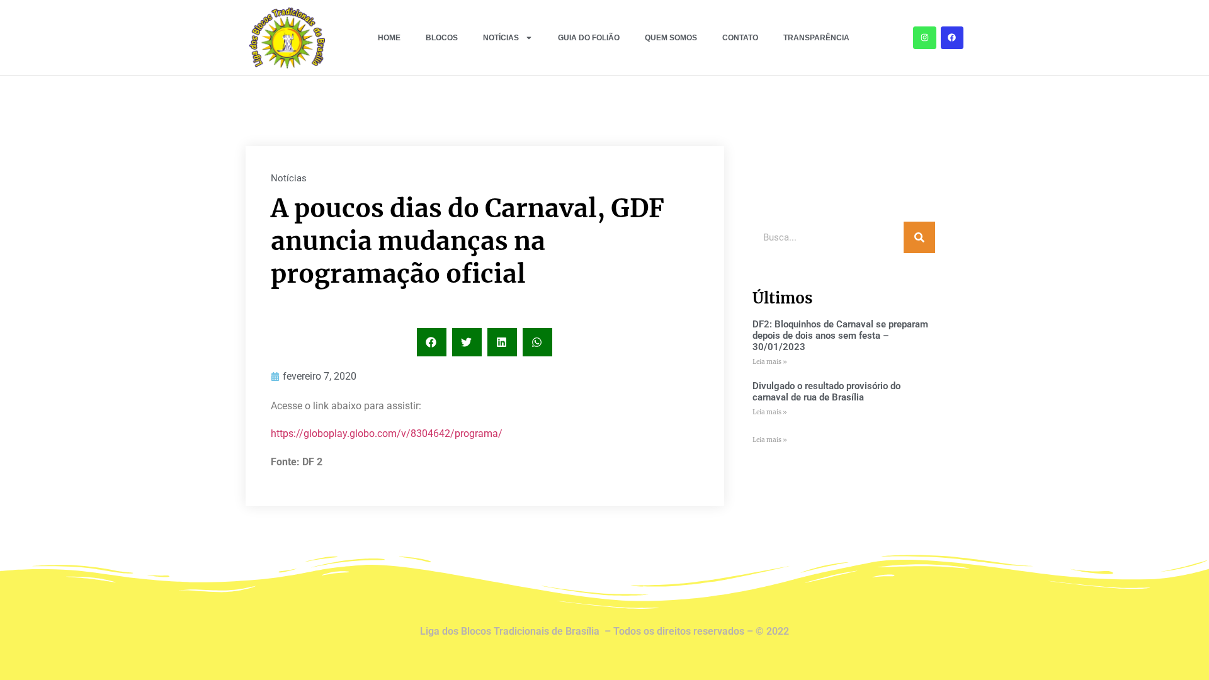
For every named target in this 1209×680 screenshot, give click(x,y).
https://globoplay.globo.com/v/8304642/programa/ (386, 433)
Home (389, 37)
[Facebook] (952, 37)
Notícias (501, 37)
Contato (740, 37)
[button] (431, 342)
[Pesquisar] (919, 237)
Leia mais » (769, 362)
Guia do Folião (589, 37)
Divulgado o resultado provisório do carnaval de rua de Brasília (826, 391)
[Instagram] (924, 37)
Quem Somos (671, 37)
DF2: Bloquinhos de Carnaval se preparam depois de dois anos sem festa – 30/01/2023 (840, 336)
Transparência (816, 37)
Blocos (442, 37)
